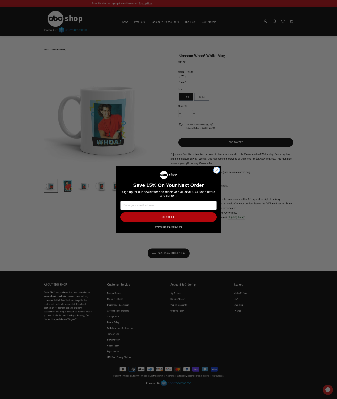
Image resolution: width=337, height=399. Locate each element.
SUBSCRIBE (168, 217)
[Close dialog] (217, 170)
